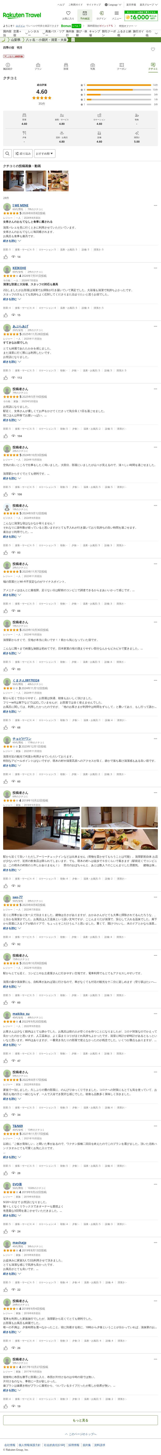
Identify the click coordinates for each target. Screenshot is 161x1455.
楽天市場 (131, 4)
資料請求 (99, 1445)
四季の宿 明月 (12, 47)
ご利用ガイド (76, 4)
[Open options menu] (155, 205)
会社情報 (9, 1445)
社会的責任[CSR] (54, 1445)
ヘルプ (61, 4)
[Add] (153, 49)
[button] (13, 181)
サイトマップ (94, 4)
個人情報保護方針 (30, 1445)
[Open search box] (7, 153)
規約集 (87, 1445)
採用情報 (73, 1445)
